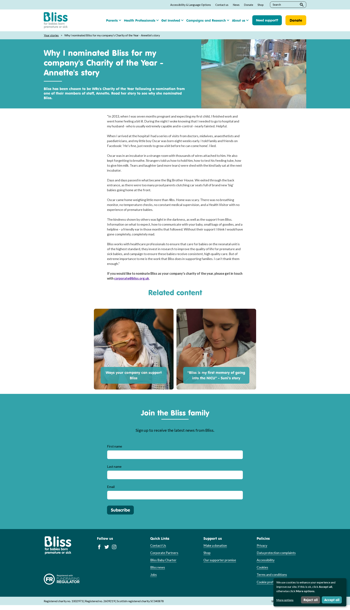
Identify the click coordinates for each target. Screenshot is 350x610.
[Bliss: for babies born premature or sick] (56, 20)
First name (114, 446)
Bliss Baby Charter (163, 560)
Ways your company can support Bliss (134, 375)
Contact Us (158, 545)
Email (111, 487)
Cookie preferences (271, 582)
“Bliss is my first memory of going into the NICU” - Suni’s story (216, 375)
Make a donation (215, 545)
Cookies (262, 567)
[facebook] (99, 546)
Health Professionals (139, 20)
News (236, 4)
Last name (114, 466)
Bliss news (157, 567)
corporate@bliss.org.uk (131, 278)
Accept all (331, 600)
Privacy (262, 545)
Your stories (51, 35)
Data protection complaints (276, 552)
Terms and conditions (272, 574)
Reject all (311, 600)
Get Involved (170, 20)
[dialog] (309, 592)
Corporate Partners (164, 552)
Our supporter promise (219, 560)
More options (284, 600)
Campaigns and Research (206, 20)
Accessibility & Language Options (190, 4)
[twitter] (106, 546)
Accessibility (266, 560)
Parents (112, 20)
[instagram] (114, 546)
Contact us (221, 4)
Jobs (153, 574)
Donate (248, 4)
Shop (261, 4)
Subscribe (120, 510)
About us (238, 20)
